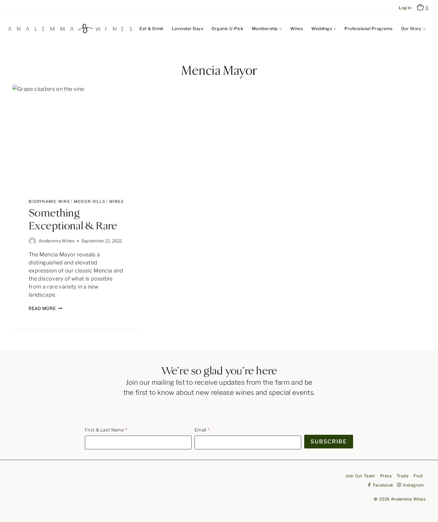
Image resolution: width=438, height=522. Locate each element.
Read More (45, 308)
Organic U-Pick (227, 28)
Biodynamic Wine (49, 201)
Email (200, 430)
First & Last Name (104, 430)
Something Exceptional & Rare (73, 220)
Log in (405, 7)
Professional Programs (368, 28)
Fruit (418, 475)
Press (386, 475)
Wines (296, 28)
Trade (403, 475)
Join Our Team (360, 475)
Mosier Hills (89, 201)
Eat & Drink (151, 28)
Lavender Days (187, 28)
